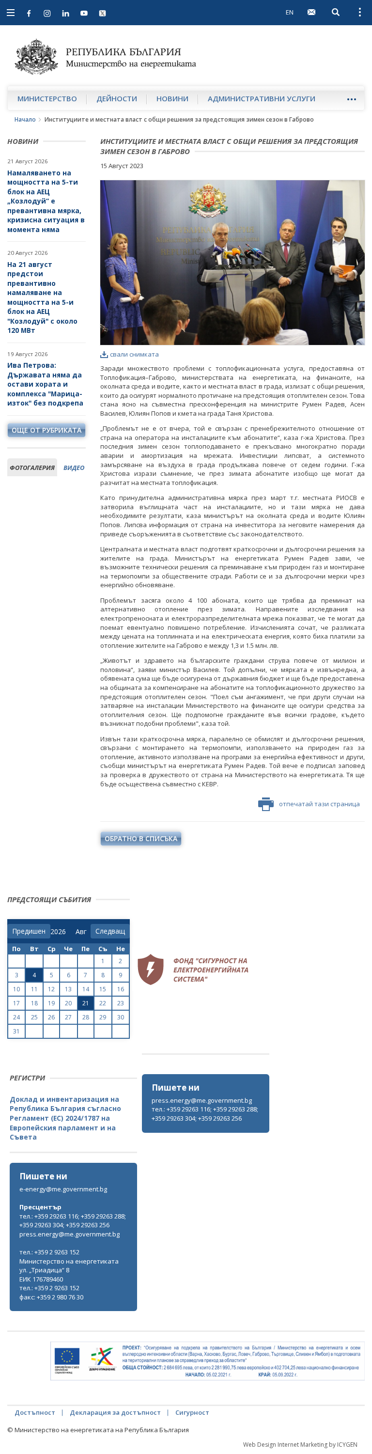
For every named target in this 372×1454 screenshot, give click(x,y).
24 (16, 1017)
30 (120, 1017)
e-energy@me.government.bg (63, 1189)
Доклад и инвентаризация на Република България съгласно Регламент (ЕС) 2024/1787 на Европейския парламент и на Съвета (65, 1117)
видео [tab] (73, 467)
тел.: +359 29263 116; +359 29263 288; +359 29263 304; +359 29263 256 (205, 1114)
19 (51, 1003)
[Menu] (351, 99)
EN (290, 12)
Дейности (116, 98)
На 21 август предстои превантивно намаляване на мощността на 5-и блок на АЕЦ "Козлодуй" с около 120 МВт (42, 297)
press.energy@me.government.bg (202, 1100)
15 (102, 989)
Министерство (47, 98)
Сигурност (192, 1412)
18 (34, 1003)
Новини (172, 98)
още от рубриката (46, 430)
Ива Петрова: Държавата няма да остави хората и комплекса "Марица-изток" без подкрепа (45, 383)
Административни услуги (261, 98)
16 (120, 989)
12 (51, 989)
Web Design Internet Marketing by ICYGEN (300, 1444)
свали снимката (134, 354)
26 (51, 1017)
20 (68, 1003)
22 (102, 1003)
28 (85, 1017)
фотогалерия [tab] (32, 467)
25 (34, 1017)
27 (68, 1017)
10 (16, 989)
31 (16, 1031)
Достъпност (35, 1412)
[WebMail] (311, 12)
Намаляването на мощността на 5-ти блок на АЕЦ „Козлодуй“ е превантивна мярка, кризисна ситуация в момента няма (46, 201)
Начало (25, 119)
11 (34, 989)
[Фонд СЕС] (192, 968)
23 (120, 1003)
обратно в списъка (141, 838)
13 (68, 989)
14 (85, 989)
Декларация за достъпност (115, 1412)
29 (102, 1017)
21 (85, 1003)
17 (16, 1003)
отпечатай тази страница (319, 803)
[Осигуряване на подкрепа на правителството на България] (207, 1361)
